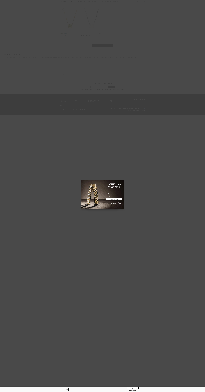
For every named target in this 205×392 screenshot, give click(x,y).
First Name (109, 193)
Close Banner (132, 388)
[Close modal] (123, 181)
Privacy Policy (114, 204)
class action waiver (77, 389)
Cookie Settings (132, 390)
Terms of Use (119, 204)
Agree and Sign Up (114, 199)
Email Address (109, 190)
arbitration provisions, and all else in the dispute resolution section (91, 389)
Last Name (109, 196)
